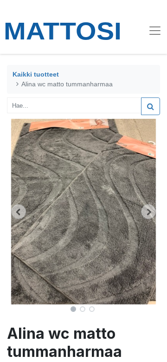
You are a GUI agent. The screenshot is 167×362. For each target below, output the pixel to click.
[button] (18, 212)
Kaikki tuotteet (36, 74)
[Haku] (150, 106)
